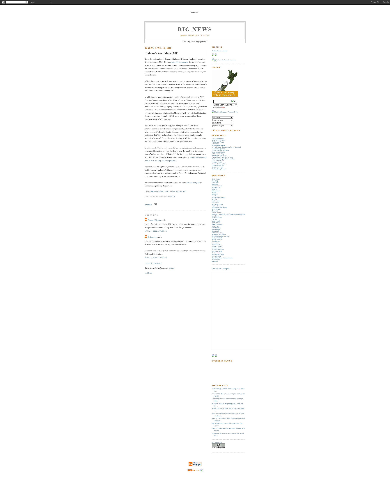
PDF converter (217, 443)
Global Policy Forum (219, 169)
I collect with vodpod (220, 268)
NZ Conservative (217, 233)
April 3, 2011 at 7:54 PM (156, 231)
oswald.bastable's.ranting (221, 236)
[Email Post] (154, 204)
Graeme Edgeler (154, 220)
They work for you (218, 160)
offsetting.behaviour (219, 234)
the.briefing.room (218, 249)
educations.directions (219, 207)
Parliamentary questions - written (223, 159)
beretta (214, 199)
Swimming (152, 237)
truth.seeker (216, 259)
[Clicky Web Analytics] (194, 470)
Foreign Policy (217, 162)
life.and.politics (217, 224)
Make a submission (218, 152)
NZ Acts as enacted (218, 140)
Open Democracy (218, 165)
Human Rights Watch (219, 164)
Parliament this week (219, 155)
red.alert (215, 194)
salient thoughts (193, 182)
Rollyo (223, 107)
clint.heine (215, 202)
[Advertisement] (221, 373)
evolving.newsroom (219, 214)
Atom (171, 268)
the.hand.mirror (217, 253)
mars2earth (216, 229)
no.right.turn (216, 187)
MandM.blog (216, 228)
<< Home (148, 272)
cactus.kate (216, 201)
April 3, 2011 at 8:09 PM (156, 257)
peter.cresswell (217, 238)
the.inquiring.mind (218, 254)
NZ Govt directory (218, 154)
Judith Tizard (169, 191)
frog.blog (215, 181)
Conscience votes (218, 139)
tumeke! (214, 196)
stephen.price (216, 248)
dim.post (215, 211)
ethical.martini (216, 212)
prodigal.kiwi (216, 241)
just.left (214, 219)
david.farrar (216, 179)
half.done (215, 216)
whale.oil (215, 261)
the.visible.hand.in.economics (222, 258)
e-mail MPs (215, 144)
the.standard (216, 256)
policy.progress (217, 239)
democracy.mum (217, 204)
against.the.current (218, 197)
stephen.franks (217, 246)
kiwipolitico (215, 182)
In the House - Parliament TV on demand (226, 147)
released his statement (179, 62)
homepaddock (217, 217)
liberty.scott (216, 223)
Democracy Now (217, 167)
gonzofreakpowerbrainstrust (235, 214)
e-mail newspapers (218, 145)
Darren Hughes (157, 191)
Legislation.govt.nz (218, 149)
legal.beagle (216, 221)
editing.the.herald (218, 206)
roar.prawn (215, 243)
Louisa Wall (181, 191)
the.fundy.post (217, 251)
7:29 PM (171, 196)
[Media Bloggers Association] (225, 111)
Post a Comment (153, 263)
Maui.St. (215, 189)
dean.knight (216, 209)
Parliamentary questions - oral (222, 157)
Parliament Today (218, 142)
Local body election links (220, 150)
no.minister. (216, 191)
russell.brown (216, 244)
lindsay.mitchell (217, 186)
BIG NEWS (195, 29)
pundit (214, 192)
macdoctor (215, 226)
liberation (215, 184)
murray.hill (215, 231)
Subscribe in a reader (219, 51)
